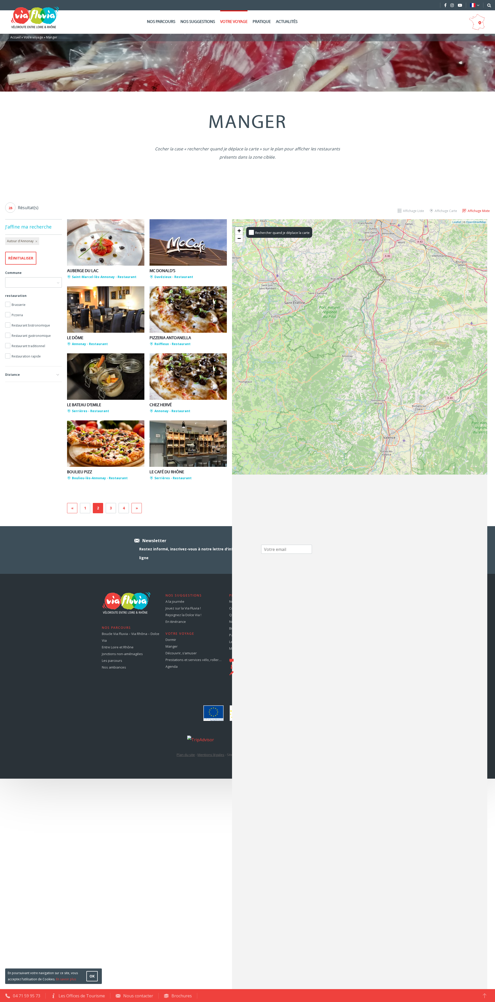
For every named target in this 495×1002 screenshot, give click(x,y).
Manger (172, 646)
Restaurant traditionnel (28, 346)
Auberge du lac (82, 271)
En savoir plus (66, 979)
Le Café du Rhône (167, 472)
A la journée (175, 601)
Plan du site (186, 754)
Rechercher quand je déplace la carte (282, 233)
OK (92, 976)
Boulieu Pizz (79, 472)
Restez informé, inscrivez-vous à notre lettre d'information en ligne (197, 553)
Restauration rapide (26, 356)
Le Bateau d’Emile (84, 405)
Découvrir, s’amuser (181, 653)
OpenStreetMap (476, 222)
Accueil (15, 37)
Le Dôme (75, 338)
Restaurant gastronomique (31, 335)
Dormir (171, 639)
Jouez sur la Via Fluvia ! (183, 608)
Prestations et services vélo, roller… (193, 659)
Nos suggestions (197, 22)
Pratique (262, 22)
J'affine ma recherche (28, 227)
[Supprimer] (35, 241)
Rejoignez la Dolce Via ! (183, 615)
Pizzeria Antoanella (170, 338)
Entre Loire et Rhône (118, 647)
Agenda (172, 666)
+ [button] (239, 230)
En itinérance (176, 621)
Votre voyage (234, 22)
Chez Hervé (161, 405)
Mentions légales (210, 754)
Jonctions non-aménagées (122, 653)
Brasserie (19, 305)
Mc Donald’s (162, 271)
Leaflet (456, 222)
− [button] (239, 238)
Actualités (287, 22)
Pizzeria (17, 315)
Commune (13, 273)
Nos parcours (161, 22)
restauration (16, 296)
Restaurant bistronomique (31, 325)
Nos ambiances (114, 667)
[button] (33, 374)
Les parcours (112, 660)
